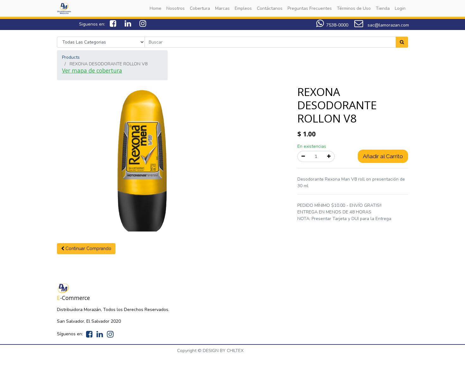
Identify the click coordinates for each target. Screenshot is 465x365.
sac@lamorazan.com (387, 25)
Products (71, 57)
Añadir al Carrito (383, 156)
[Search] (402, 42)
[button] (86, 248)
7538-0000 (337, 25)
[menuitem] (155, 8)
